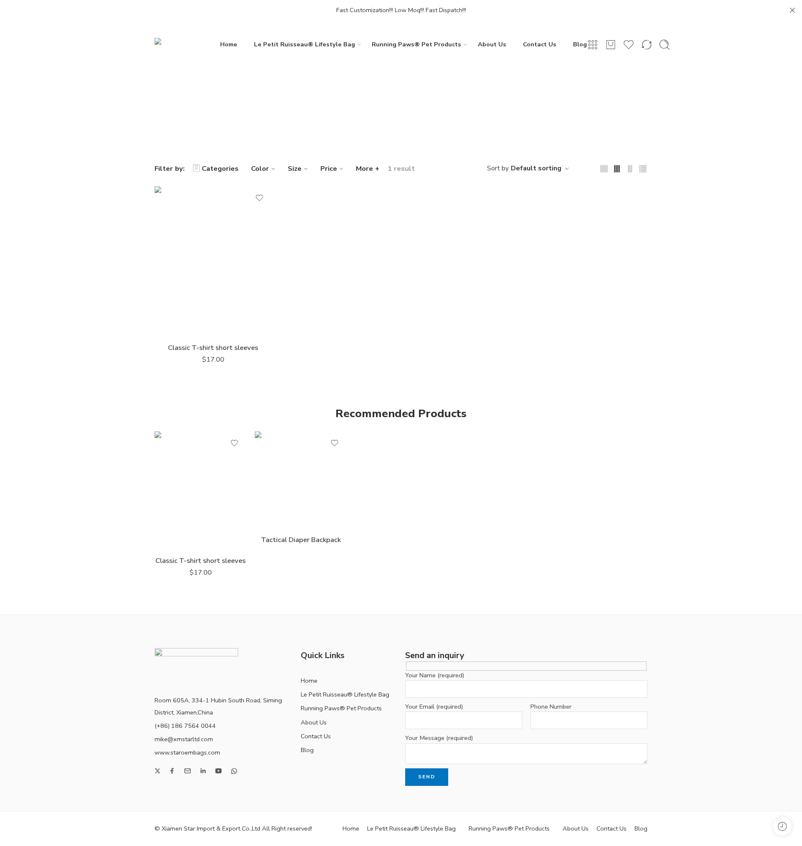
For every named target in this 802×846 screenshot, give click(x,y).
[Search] (664, 45)
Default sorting (536, 168)
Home (228, 44)
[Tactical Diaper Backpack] (301, 479)
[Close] (792, 10)
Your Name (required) (434, 675)
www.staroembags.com (187, 752)
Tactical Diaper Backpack (301, 540)
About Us (492, 44)
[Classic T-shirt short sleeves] (213, 261)
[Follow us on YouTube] (218, 771)
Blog (580, 44)
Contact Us (539, 44)
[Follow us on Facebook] (172, 770)
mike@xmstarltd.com (184, 739)
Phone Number (550, 706)
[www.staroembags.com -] (187, 44)
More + (367, 168)
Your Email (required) (434, 706)
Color (260, 168)
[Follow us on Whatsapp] (234, 771)
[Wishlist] (259, 197)
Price (328, 168)
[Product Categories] (593, 45)
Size (295, 168)
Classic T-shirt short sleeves (213, 347)
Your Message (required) (439, 738)
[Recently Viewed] (782, 826)
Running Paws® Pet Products (416, 44)
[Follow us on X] (157, 771)
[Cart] (611, 45)
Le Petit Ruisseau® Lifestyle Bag (304, 44)
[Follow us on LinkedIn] (203, 770)
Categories (220, 168)
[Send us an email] (187, 771)
